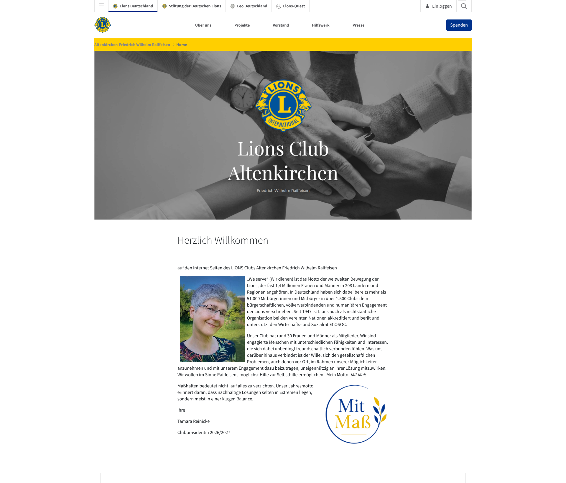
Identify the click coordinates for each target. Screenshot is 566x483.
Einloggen (442, 6)
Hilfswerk (320, 25)
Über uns (203, 25)
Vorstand (281, 25)
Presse (359, 25)
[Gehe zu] (103, 25)
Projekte (242, 25)
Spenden (459, 25)
